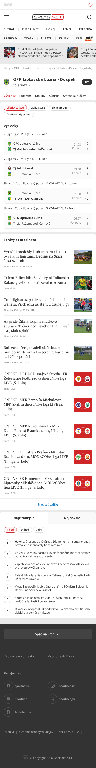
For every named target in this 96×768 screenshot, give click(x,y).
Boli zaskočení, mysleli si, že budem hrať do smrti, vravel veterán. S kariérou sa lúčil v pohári (36, 352)
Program (25, 96)
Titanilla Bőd (11, 266)
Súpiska (54, 96)
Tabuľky (40, 96)
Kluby (7, 68)
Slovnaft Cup (12, 183)
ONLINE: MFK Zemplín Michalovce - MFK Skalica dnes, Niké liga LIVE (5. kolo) (34, 404)
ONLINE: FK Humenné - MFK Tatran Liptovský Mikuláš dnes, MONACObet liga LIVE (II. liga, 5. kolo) (34, 483)
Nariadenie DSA (68, 732)
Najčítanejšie (23, 518)
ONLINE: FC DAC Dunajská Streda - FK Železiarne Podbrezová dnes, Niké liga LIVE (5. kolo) (36, 378)
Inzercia (9, 732)
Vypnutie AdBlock (61, 656)
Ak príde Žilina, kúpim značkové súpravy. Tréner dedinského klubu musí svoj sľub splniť (36, 326)
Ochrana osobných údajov (36, 732)
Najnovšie (72, 518)
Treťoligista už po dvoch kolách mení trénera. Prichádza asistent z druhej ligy (36, 302)
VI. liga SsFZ (11, 134)
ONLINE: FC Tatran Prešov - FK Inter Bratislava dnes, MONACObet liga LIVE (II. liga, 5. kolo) (36, 457)
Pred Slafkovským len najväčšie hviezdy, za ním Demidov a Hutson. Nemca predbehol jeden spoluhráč (40, 53)
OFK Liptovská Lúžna (26, 68)
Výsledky (10, 96)
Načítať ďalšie (48, 504)
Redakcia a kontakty (19, 656)
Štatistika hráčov (74, 96)
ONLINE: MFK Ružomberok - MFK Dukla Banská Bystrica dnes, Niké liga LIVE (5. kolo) (34, 431)
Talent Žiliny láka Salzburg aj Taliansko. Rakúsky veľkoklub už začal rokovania (37, 280)
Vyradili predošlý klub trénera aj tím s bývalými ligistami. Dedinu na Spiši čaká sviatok (35, 256)
